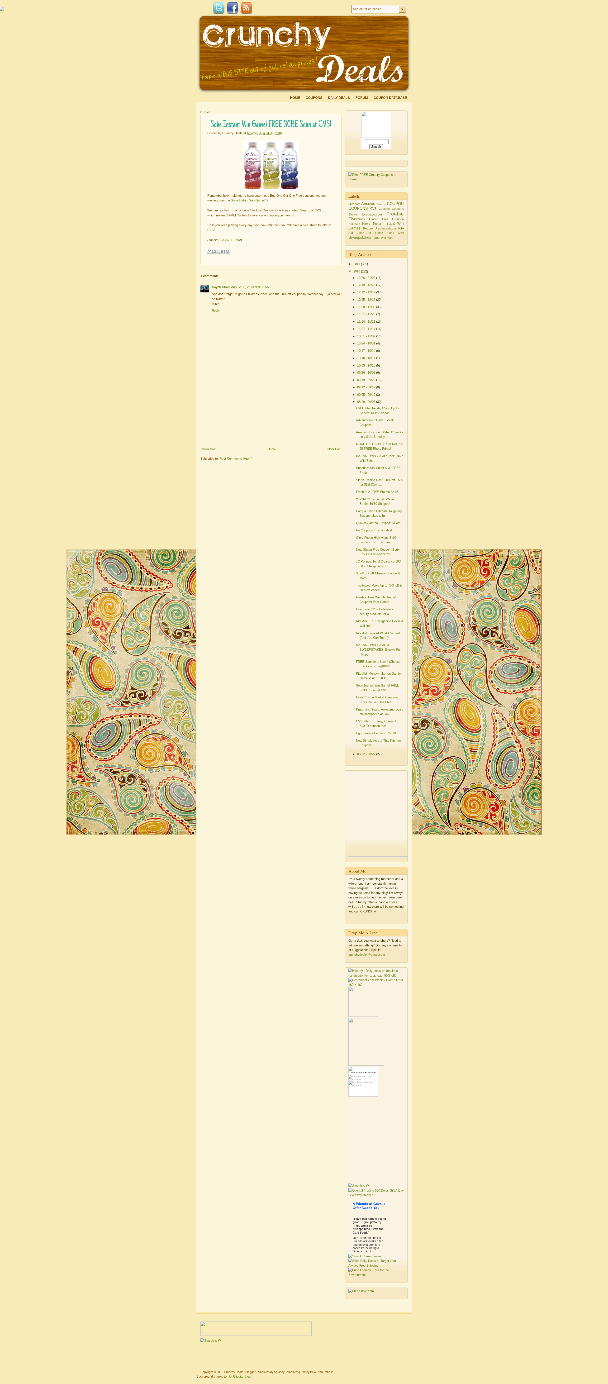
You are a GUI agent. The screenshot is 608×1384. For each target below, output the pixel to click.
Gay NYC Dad (230, 240)
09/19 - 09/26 (366, 380)
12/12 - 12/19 (366, 292)
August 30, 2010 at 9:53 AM (250, 287)
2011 (357, 264)
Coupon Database (390, 98)
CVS (373, 208)
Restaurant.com (385, 228)
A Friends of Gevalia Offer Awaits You (369, 1206)
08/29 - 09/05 (366, 402)
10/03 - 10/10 (366, 365)
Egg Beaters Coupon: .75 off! (376, 733)
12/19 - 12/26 (366, 285)
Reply (216, 310)
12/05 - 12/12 (366, 299)
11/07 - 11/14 (366, 329)
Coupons (314, 98)
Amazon (368, 204)
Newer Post (208, 449)
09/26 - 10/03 (366, 372)
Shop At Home (370, 232)
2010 (357, 271)
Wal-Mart (387, 237)
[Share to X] (218, 251)
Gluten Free (378, 219)
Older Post (334, 449)
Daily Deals (339, 98)
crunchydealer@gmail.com (366, 954)
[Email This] (209, 251)
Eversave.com (372, 214)
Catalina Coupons (391, 208)
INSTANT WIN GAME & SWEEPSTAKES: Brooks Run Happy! (378, 649)
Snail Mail (395, 232)
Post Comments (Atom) (236, 458)
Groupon (398, 219)
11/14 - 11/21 (366, 321)
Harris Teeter (371, 223)
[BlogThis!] (214, 251)
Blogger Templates (257, 1372)
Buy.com (381, 204)
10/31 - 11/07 (366, 336)
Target (376, 237)
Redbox (368, 228)
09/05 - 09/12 (366, 394)
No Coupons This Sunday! (374, 530)
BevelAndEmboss (321, 1372)
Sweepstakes (359, 237)
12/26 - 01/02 (366, 278)
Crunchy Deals (233, 1372)
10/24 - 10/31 (366, 343)
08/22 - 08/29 (366, 754)
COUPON (395, 204)
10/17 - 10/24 (366, 351)
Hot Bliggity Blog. (240, 1376)
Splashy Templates (286, 1372)
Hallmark (354, 223)
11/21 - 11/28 (366, 314)
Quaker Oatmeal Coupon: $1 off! (378, 523)
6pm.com (354, 203)
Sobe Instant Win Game (247, 200)
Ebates (352, 214)
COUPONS (358, 208)
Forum (362, 98)
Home (295, 98)
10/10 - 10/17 (366, 358)
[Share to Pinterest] (227, 251)
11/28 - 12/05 (366, 307)
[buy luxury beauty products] (363, 1078)
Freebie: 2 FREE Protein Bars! (377, 492)
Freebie (395, 213)
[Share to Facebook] (223, 251)
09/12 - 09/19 (366, 387)
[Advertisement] (236, 412)
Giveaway (356, 219)
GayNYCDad (221, 287)
